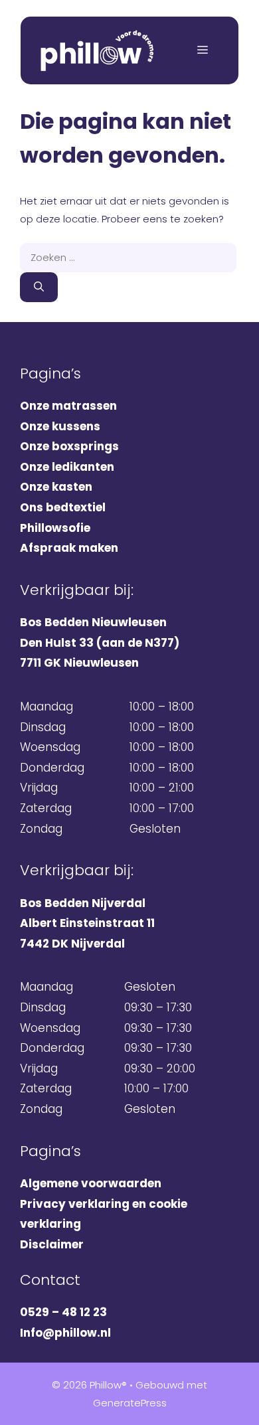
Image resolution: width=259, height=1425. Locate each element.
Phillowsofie (55, 528)
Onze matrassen (68, 406)
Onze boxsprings (69, 446)
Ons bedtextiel (63, 507)
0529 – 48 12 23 (63, 1312)
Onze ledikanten (67, 467)
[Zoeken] (39, 287)
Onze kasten (56, 487)
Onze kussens (60, 426)
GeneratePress (130, 1403)
